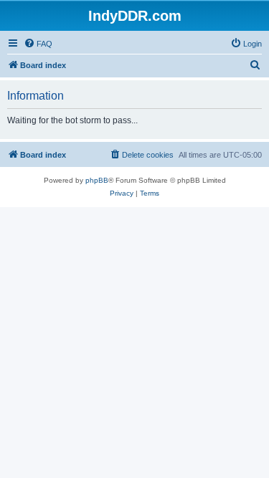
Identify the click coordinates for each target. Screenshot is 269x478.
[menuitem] (38, 43)
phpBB (96, 180)
